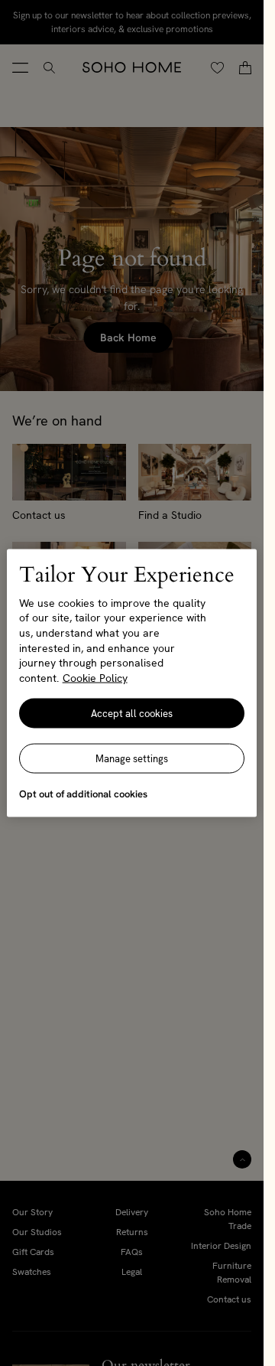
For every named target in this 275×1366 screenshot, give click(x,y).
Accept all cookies (132, 713)
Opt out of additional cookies (83, 794)
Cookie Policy (95, 677)
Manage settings (131, 758)
